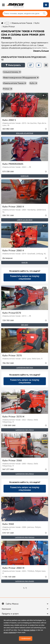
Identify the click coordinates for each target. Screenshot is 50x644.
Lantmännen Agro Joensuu (24, 537)
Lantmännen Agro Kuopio (24, 581)
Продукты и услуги (10, 614)
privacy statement (10, 632)
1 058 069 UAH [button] (8, 426)
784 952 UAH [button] (8, 363)
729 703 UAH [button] (8, 321)
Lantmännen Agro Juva (24, 367)
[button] (13, 65)
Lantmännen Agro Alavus (25, 430)
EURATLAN (25, 176)
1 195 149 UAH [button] (8, 577)
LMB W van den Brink (24, 220)
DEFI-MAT (24, 325)
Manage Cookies (29, 630)
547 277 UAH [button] (8, 469)
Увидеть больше (41, 50)
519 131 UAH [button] (8, 533)
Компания (6, 609)
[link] (24, 105)
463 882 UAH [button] (8, 129)
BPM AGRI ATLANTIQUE (24, 133)
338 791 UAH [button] (8, 216)
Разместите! (46, 4)
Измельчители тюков (22, 23)
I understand (25, 638)
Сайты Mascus (12, 604)
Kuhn (37, 23)
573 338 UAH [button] (8, 172)
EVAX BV (25, 262)
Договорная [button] (7, 258)
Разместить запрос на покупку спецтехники (24, 277)
